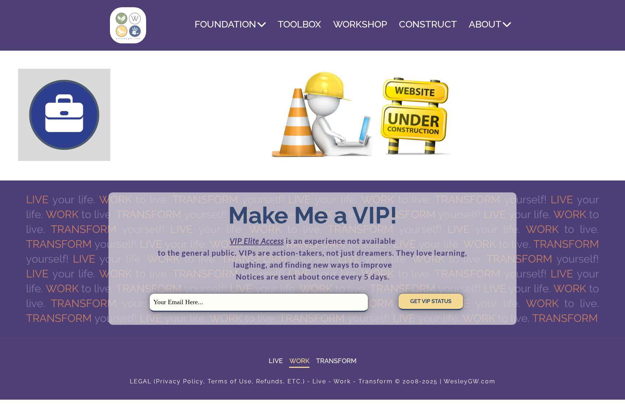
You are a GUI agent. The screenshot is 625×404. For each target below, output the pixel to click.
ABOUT (485, 24)
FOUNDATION (225, 24)
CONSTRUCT (428, 24)
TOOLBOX (299, 24)
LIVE (276, 361)
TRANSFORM (336, 361)
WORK (299, 361)
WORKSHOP (360, 24)
